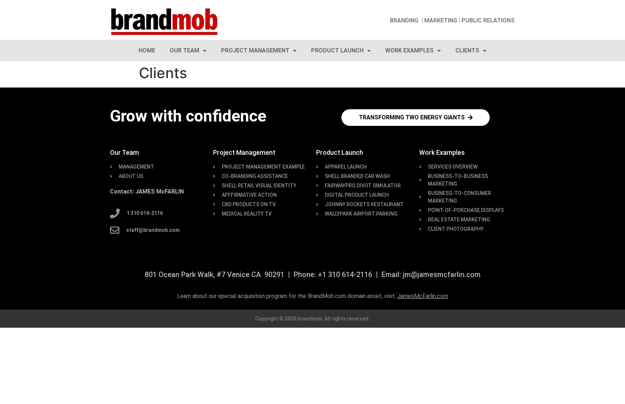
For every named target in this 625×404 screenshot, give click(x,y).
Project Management (255, 50)
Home (147, 50)
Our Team (184, 50)
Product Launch (337, 50)
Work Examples (409, 50)
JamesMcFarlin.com (422, 296)
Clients (467, 50)
